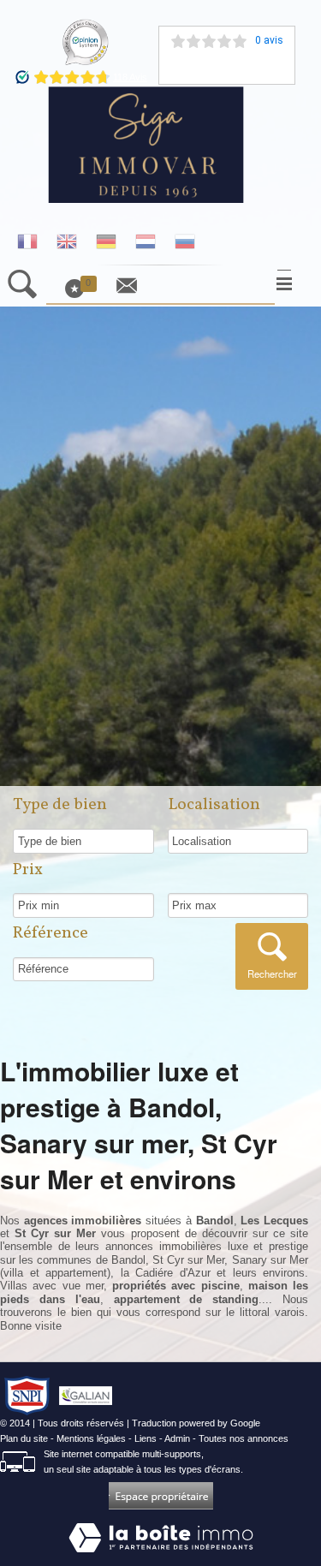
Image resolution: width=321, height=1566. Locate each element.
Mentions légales (91, 1438)
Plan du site (24, 1438)
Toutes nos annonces (243, 1438)
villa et (24, 1272)
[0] (83, 295)
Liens (145, 1438)
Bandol (128, 1259)
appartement (76, 1272)
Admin (177, 1438)
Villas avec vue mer (52, 1285)
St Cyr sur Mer (188, 1259)
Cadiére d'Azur (173, 1272)
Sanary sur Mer (270, 1259)
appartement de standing (186, 1299)
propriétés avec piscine (176, 1285)
